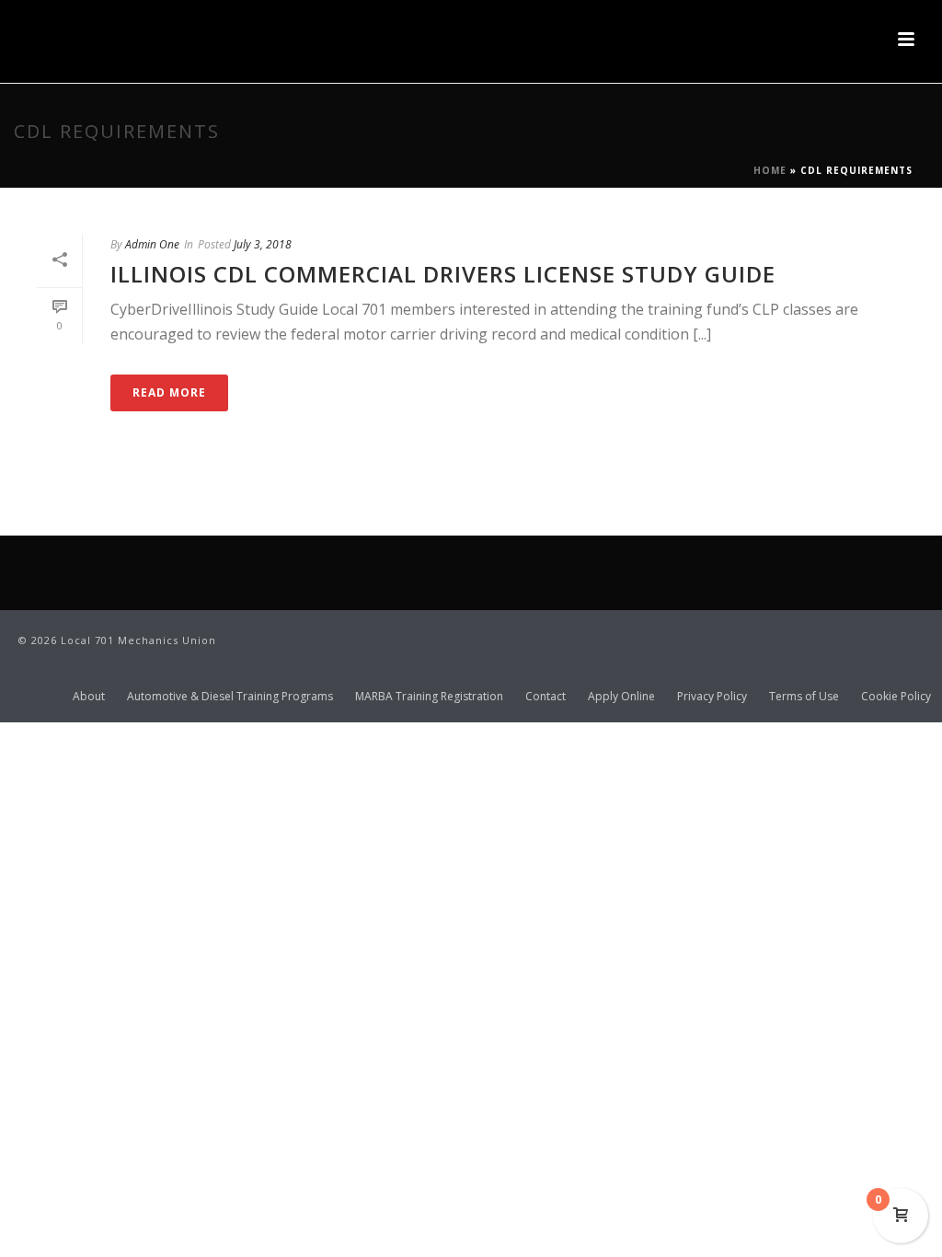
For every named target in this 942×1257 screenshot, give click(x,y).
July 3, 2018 (263, 244)
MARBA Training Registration (429, 696)
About (89, 696)
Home (770, 170)
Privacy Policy (712, 696)
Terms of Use (804, 696)
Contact (545, 696)
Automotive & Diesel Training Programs (230, 696)
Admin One (152, 244)
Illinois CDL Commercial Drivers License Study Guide (442, 274)
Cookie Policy (896, 696)
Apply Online (621, 696)
